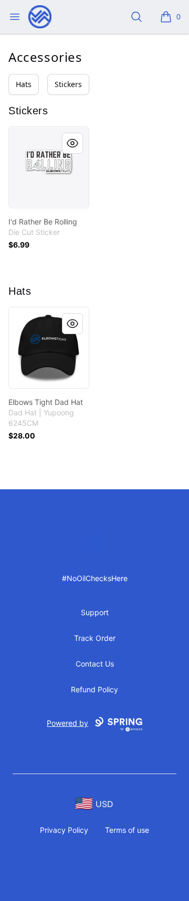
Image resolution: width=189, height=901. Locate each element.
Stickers (68, 84)
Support (95, 612)
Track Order (95, 638)
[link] (49, 167)
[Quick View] (72, 143)
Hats (24, 84)
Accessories (45, 57)
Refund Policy (94, 689)
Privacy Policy (64, 829)
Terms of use (127, 829)
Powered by (67, 722)
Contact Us (95, 663)
